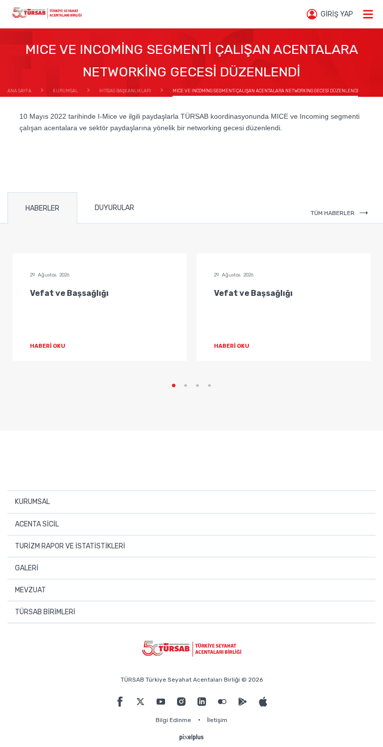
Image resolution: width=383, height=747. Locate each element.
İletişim (217, 720)
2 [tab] (186, 386)
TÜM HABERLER (333, 213)
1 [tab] (174, 386)
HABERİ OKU (47, 346)
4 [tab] (209, 386)
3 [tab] (197, 386)
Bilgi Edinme (173, 720)
